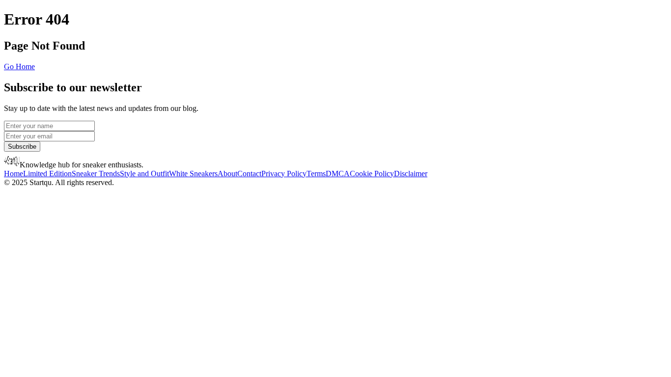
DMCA (338, 173)
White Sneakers (193, 173)
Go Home (19, 66)
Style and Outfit (144, 173)
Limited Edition (47, 173)
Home (13, 173)
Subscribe (22, 146)
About (227, 173)
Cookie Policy (372, 173)
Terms (316, 173)
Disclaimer (410, 173)
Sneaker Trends (96, 173)
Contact (249, 173)
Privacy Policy (284, 173)
